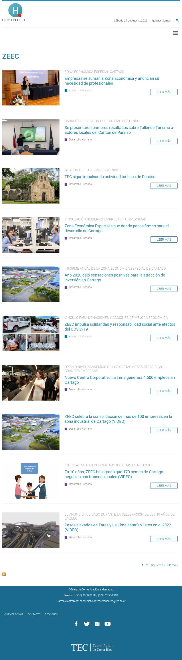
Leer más (164, 92)
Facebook (75, 624)
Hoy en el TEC (15, 11)
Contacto (34, 614)
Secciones (51, 614)
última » (172, 565)
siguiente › (158, 565)
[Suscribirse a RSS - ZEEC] (4, 575)
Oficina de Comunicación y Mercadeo (91, 589)
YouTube (106, 624)
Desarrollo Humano (80, 139)
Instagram (96, 624)
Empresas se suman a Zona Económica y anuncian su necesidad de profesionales (112, 81)
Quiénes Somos (161, 20)
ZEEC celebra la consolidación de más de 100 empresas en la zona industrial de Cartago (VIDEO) (118, 419)
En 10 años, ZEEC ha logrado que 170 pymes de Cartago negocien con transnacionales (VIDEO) (114, 474)
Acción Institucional (81, 90)
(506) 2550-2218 (85, 595)
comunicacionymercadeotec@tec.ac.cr (102, 601)
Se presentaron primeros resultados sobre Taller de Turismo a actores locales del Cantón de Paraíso (119, 130)
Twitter (86, 624)
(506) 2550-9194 (108, 595)
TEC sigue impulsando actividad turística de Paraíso (110, 176)
